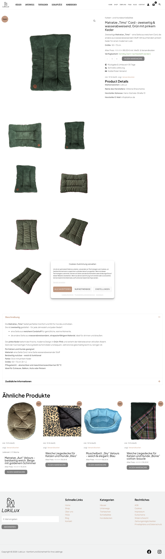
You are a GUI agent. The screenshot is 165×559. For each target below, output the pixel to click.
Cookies (138, 508)
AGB (136, 505)
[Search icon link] (160, 4)
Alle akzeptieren (62, 289)
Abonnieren (10, 527)
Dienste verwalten (59, 282)
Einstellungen (102, 289)
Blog (67, 518)
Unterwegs (105, 508)
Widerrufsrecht (141, 518)
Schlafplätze (105, 514)
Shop (67, 508)
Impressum (99, 295)
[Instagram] (159, 552)
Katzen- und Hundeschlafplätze (119, 17)
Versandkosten (128, 77)
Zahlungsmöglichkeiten (145, 521)
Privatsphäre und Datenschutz (85, 295)
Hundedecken (106, 518)
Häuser (103, 505)
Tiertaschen (105, 511)
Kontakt (68, 521)
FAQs (67, 514)
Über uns (69, 511)
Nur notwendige (82, 289)
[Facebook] (149, 552)
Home (67, 505)
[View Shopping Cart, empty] (153, 4)
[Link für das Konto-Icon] (148, 5)
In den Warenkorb (133, 58)
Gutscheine (140, 514)
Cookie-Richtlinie (67, 295)
